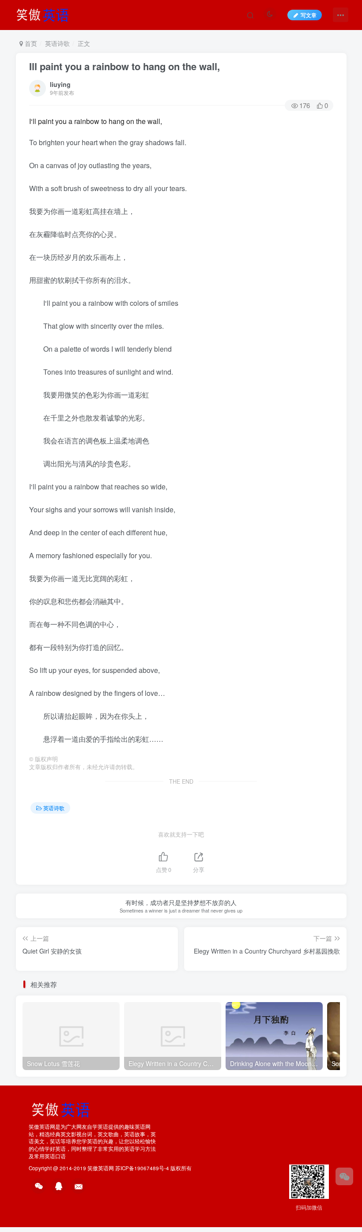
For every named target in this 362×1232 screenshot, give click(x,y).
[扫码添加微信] (344, 1176)
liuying (60, 84)
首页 (30, 43)
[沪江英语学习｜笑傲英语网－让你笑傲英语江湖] (45, 13)
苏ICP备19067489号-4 (142, 1168)
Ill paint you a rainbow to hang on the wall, (124, 66)
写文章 (309, 15)
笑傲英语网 (100, 1168)
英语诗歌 (57, 43)
